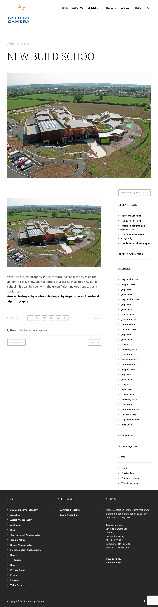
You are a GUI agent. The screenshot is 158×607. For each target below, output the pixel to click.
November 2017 (130, 364)
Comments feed (130, 478)
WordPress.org (129, 483)
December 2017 (129, 359)
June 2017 (126, 379)
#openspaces (74, 296)
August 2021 (128, 284)
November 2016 (130, 409)
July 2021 (126, 289)
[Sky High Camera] (18, 13)
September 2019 (130, 299)
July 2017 (126, 374)
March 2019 (127, 314)
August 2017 (128, 369)
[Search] (147, 192)
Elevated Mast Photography (25, 549)
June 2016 (126, 424)
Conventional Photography (25, 534)
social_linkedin (145, 601)
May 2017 (126, 384)
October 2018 (128, 329)
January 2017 (128, 404)
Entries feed (128, 473)
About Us (77, 7)
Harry (13, 330)
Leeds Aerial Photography (135, 243)
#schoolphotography (49, 296)
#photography (18, 301)
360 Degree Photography (24, 509)
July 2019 (126, 304)
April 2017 (126, 389)
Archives (15, 524)
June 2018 (126, 339)
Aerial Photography (21, 519)
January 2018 (128, 354)
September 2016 (130, 419)
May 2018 (126, 344)
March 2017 (127, 394)
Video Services (18, 585)
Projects (110, 7)
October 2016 (128, 414)
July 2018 (126, 334)
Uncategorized (40, 330)
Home (64, 7)
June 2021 (126, 294)
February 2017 (129, 399)
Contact (126, 7)
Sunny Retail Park (131, 220)
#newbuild (92, 296)
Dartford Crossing (131, 215)
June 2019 (126, 309)
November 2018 (130, 324)
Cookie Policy (17, 539)
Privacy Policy (17, 569)
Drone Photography (21, 545)
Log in (124, 468)
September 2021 (130, 279)
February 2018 (129, 349)
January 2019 (128, 319)
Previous (18, 342)
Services (93, 7)
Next (93, 342)
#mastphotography (21, 296)
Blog (138, 7)
